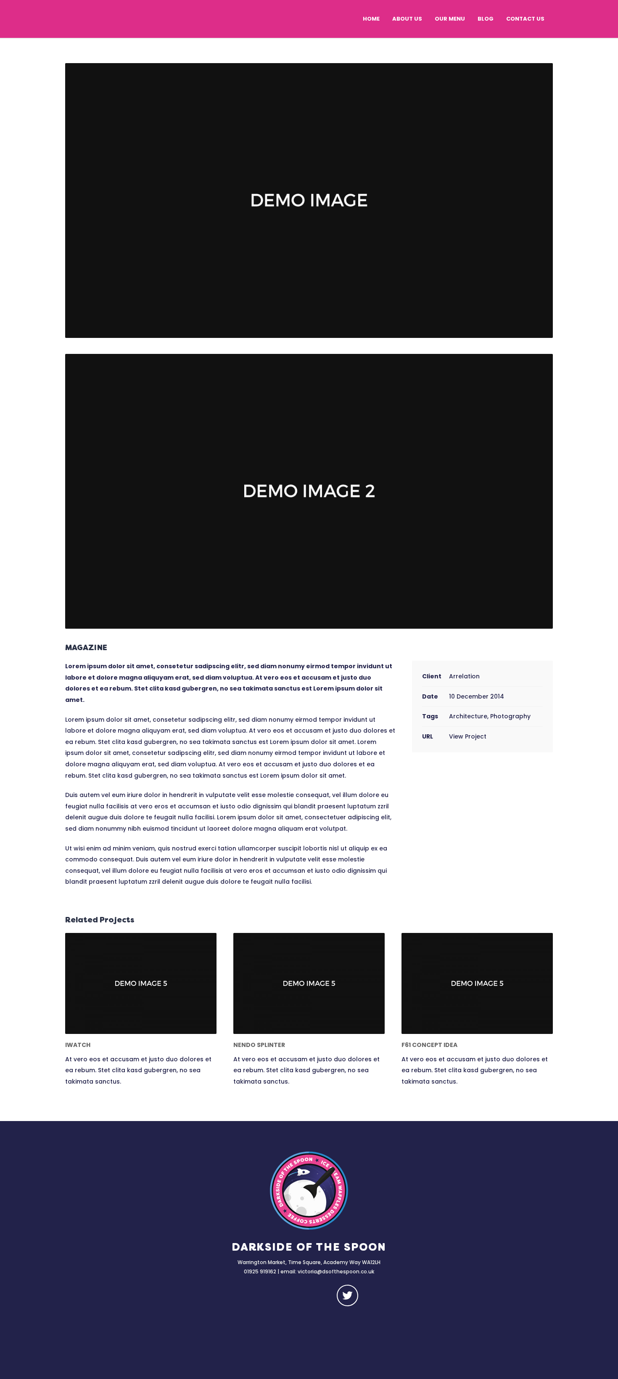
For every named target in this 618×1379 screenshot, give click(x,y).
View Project (467, 736)
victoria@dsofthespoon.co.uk (336, 1271)
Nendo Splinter (259, 1045)
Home (371, 19)
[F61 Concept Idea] (477, 983)
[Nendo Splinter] (309, 983)
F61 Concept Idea (429, 1045)
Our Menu (450, 19)
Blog (486, 19)
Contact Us (525, 19)
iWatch (77, 1045)
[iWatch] (141, 983)
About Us (407, 19)
